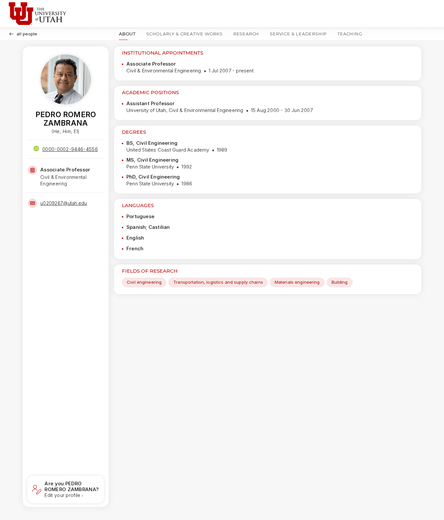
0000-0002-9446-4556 (70, 149)
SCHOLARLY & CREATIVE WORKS (184, 33)
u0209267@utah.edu (63, 203)
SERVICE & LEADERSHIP (298, 33)
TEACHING (349, 33)
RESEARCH (246, 33)
